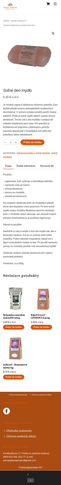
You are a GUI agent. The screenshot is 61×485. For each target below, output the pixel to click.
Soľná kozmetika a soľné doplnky (19, 25)
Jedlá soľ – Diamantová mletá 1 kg (15, 366)
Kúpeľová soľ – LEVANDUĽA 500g (40, 317)
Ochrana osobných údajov (41, 395)
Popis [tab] (8, 166)
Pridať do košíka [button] (14, 327)
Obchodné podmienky (18, 395)
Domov (6, 21)
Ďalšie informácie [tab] (26, 166)
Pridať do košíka (32, 142)
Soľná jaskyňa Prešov (29, 467)
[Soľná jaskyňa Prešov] (10, 9)
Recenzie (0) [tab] (46, 166)
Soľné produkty (19, 21)
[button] (53, 33)
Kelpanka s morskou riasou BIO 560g (14, 317)
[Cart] (48, 4)
